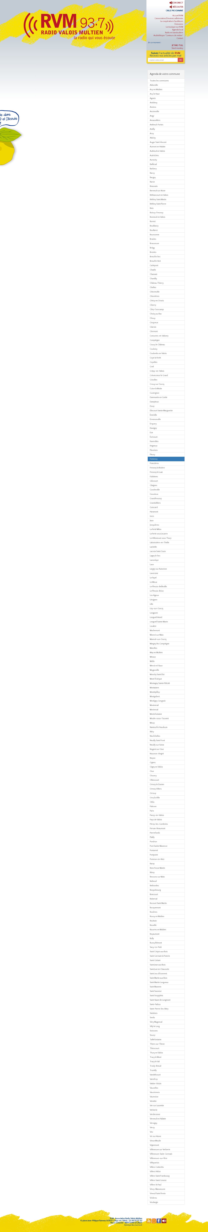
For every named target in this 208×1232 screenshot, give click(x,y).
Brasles (153, 239)
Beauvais (154, 186)
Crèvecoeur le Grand (159, 375)
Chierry (153, 305)
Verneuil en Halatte (158, 1119)
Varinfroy (154, 1079)
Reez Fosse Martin (157, 868)
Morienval (154, 710)
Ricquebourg (155, 890)
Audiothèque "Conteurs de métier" (168, 35)
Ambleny (153, 103)
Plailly (152, 837)
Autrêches (154, 155)
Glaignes (153, 485)
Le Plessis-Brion (157, 591)
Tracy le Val (155, 1061)
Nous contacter (117, 1223)
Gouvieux (154, 494)
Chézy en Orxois (157, 301)
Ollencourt (154, 780)
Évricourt (153, 437)
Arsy (152, 133)
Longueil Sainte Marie (159, 622)
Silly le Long (155, 1026)
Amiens (153, 107)
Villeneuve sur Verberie (160, 1149)
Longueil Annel (156, 617)
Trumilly (153, 1070)
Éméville (153, 415)
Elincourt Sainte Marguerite (161, 410)
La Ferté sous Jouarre (159, 534)
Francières (154, 463)
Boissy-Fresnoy (156, 213)
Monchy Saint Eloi (157, 674)
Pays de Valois (156, 820)
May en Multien (156, 652)
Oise (152, 771)
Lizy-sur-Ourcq (156, 608)
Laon (152, 564)
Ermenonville (155, 419)
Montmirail (154, 705)
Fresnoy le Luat (156, 472)
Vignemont (154, 1145)
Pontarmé (154, 850)
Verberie (153, 1110)
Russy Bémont (156, 943)
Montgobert (155, 696)
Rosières (153, 912)
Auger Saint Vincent (158, 142)
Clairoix (153, 327)
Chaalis (153, 270)
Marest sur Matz (156, 635)
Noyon (152, 758)
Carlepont (154, 265)
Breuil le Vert (155, 261)
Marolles (153, 648)
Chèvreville (154, 292)
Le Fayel (153, 578)
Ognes (153, 762)
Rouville (153, 925)
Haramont (154, 512)
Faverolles (154, 441)
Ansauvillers (155, 120)
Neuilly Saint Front (157, 740)
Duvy (152, 406)
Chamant (153, 274)
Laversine (154, 573)
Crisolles (153, 380)
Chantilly (153, 279)
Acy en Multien (156, 89)
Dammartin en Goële (158, 397)
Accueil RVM (177, 15)
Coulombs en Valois (158, 353)
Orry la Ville (155, 798)
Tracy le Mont (155, 1057)
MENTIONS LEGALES (133, 1223)
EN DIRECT (178, 3)
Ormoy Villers (156, 789)
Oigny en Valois (156, 767)
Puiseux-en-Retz (157, 859)
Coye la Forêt (155, 358)
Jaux (151, 520)
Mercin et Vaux (156, 666)
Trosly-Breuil (155, 1066)
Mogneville (154, 670)
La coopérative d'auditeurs (171, 21)
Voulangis (154, 1202)
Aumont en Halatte (157, 147)
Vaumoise (154, 1097)
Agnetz (153, 98)
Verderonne (155, 1114)
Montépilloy (155, 692)
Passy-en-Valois (157, 815)
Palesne (153, 806)
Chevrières (154, 296)
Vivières (153, 1198)
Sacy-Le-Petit (156, 947)
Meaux (153, 657)
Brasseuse (154, 243)
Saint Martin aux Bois (158, 978)
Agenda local (177, 30)
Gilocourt (154, 481)
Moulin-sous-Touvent (159, 718)
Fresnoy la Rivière (157, 468)
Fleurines (154, 450)
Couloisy (153, 349)
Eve (151, 432)
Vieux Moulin (155, 1141)
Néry (152, 732)
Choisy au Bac (156, 314)
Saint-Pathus (155, 1004)
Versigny (153, 1123)
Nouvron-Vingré (157, 754)
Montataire (154, 688)
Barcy (152, 173)
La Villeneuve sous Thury (160, 538)
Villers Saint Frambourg (159, 1176)
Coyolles (153, 362)
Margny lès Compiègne (159, 644)
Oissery (153, 776)
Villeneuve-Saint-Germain (161, 1154)
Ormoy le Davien (157, 784)
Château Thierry (157, 283)
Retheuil (153, 881)
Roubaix (153, 921)
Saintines (153, 1013)
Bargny (153, 177)
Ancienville (154, 111)
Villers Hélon (155, 1171)
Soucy (152, 1035)
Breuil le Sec (155, 257)
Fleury (152, 454)
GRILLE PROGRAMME (174, 11)
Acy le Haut (154, 94)
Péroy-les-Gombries (159, 824)
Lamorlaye (154, 560)
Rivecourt (154, 894)
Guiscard (154, 507)
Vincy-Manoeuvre (157, 1189)
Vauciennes (155, 1092)
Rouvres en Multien (158, 930)
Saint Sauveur (156, 991)
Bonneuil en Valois (157, 217)
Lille (151, 604)
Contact (180, 38)
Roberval (153, 899)
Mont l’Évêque (156, 679)
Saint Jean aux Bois (158, 965)
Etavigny (153, 428)
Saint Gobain (155, 960)
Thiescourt (154, 1048)
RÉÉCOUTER (177, 7)
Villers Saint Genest (158, 1180)
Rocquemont (155, 908)
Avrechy (153, 160)
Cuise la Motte (156, 388)
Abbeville (154, 85)
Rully (152, 938)
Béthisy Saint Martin (158, 199)
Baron (152, 182)
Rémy (152, 872)
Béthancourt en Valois (159, 195)
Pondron (153, 842)
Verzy (152, 1127)
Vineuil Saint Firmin (158, 1193)
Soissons (154, 1031)
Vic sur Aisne (155, 1136)
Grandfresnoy (156, 498)
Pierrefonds (155, 833)
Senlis (152, 1017)
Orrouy (153, 793)
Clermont (154, 331)
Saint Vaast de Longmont (160, 1000)
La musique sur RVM (174, 27)
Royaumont (154, 934)
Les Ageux (154, 595)
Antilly (152, 129)
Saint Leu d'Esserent (158, 973)
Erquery (153, 424)
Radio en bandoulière (174, 32)
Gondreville (155, 490)
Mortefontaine (156, 714)
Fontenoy (153, 459)
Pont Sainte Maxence (158, 846)
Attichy (153, 138)
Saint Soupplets (156, 995)
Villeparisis (154, 1163)
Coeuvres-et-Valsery (159, 336)
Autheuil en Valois (157, 151)
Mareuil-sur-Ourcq (158, 639)
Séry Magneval (156, 1022)
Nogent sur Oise (157, 749)
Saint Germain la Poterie (160, 956)
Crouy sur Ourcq (157, 384)
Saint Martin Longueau (159, 982)
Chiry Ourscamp (157, 309)
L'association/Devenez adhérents (169, 18)
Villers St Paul (155, 1185)
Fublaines (154, 476)
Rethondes (154, 886)
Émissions (179, 24)
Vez (151, 1132)
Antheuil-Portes (156, 125)
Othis (152, 802)
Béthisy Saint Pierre (158, 204)
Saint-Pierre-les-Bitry (159, 1009)
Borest (153, 221)
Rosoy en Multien (157, 916)
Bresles (153, 252)
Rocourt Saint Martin (158, 903)
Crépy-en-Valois (157, 371)
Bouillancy (154, 226)
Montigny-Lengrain (158, 701)
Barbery (153, 169)
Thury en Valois (156, 1053)
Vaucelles (154, 1088)
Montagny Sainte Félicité (160, 683)
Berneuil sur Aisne (157, 191)
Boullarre (154, 230)
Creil (152, 366)
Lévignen (153, 600)
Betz (152, 208)
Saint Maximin (155, 987)
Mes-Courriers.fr (137, 1225)
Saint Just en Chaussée (159, 969)
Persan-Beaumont (157, 828)
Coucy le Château (157, 345)
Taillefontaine (155, 1039)
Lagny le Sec (155, 556)
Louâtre (153, 626)
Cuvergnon (154, 393)
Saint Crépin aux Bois (159, 951)
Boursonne (154, 235)
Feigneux (153, 446)
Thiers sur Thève (157, 1044)
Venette (153, 1101)
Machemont (155, 630)
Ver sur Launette (157, 1105)
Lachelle (153, 547)
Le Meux (153, 582)
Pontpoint (154, 855)
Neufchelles (155, 736)
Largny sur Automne (158, 569)
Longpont (154, 613)
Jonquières (154, 525)
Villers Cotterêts (157, 1167)
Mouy (152, 723)
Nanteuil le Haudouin (158, 727)
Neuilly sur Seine (157, 745)
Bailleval (153, 164)
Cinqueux (154, 323)
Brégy (152, 248)
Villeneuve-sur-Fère (158, 1158)
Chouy (152, 318)
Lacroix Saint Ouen (158, 551)
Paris (152, 811)
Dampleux (154, 402)
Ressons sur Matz (157, 877)
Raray (152, 864)
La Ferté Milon (155, 529)
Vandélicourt (155, 1075)
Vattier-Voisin (155, 1083)
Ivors (152, 516)
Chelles (153, 287)
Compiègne (155, 340)
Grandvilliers (155, 503)
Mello (152, 661)
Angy (152, 116)
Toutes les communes (159, 81)
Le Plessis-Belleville (158, 586)
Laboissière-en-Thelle (159, 542)
